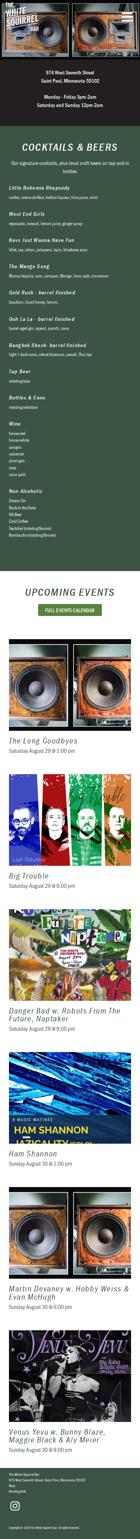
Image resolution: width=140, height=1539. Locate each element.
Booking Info (17, 1491)
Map (12, 1485)
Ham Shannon (70, 1114)
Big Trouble (70, 836)
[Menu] (129, 18)
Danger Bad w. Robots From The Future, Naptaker (70, 975)
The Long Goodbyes (70, 701)
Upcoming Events (70, 592)
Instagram (15, 1506)
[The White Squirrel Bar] (50, 17)
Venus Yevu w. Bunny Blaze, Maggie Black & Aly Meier (70, 1396)
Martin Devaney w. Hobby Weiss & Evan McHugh (70, 1253)
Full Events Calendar (70, 610)
